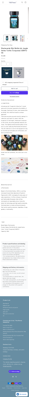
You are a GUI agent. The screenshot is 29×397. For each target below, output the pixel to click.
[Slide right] (27, 38)
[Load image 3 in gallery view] (22, 38)
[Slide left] (1, 38)
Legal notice (24, 388)
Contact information (15, 390)
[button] (3, 2)
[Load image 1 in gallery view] (7, 38)
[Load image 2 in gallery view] (14, 38)
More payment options (14, 96)
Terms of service (17, 388)
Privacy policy (9, 388)
